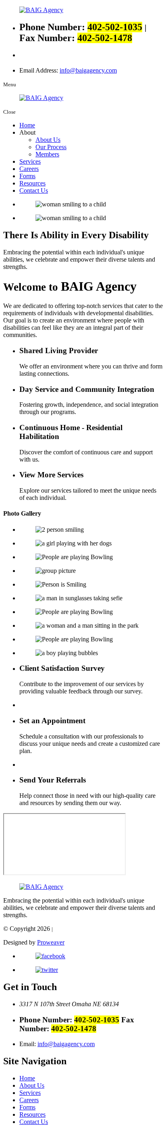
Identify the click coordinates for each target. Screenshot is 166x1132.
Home (27, 125)
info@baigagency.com (88, 70)
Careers (29, 168)
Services (30, 161)
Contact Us (33, 190)
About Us (47, 139)
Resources (32, 183)
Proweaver (50, 942)
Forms (27, 176)
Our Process (50, 147)
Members (47, 154)
